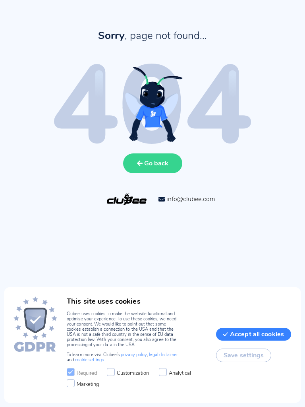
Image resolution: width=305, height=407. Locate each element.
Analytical (180, 373)
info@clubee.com (190, 199)
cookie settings (89, 360)
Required (87, 373)
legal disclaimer (163, 355)
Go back (156, 163)
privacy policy (134, 355)
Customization (133, 373)
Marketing (88, 384)
